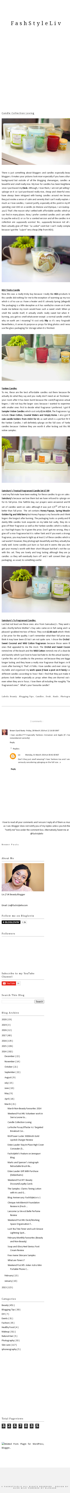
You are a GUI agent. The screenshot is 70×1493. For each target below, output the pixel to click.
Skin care (6, 1345)
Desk (48, 697)
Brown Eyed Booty (17, 731)
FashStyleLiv (37, 23)
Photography (8, 1340)
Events (5, 1318)
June (7, 1088)
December (10, 1056)
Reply (12, 743)
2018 (4, 1030)
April (7, 1099)
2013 (4, 1287)
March (8, 1104)
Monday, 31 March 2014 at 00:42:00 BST (42, 755)
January (8, 1281)
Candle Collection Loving (18, 113)
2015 (4, 1046)
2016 (4, 1041)
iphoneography (9, 1349)
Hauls (56, 697)
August (8, 1077)
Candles (40, 697)
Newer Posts (10, 845)
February (9, 1275)
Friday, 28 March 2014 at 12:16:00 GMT (42, 731)
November (10, 1061)
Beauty (14, 697)
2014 (4, 1051)
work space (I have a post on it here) (47, 670)
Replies (16, 749)
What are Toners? (16, 1260)
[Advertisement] (35, 73)
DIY (3, 1314)
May (7, 1093)
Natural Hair (8, 1336)
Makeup (6, 1332)
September (10, 1072)
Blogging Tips (26, 697)
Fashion (6, 1323)
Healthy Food (8, 1327)
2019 (4, 1025)
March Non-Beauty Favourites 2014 (24, 1108)
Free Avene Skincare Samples (22, 1255)
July (6, 1083)
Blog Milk (20, 1488)
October (9, 1067)
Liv (19, 755)
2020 (4, 1019)
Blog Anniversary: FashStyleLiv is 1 (24, 1197)
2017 (4, 1035)
